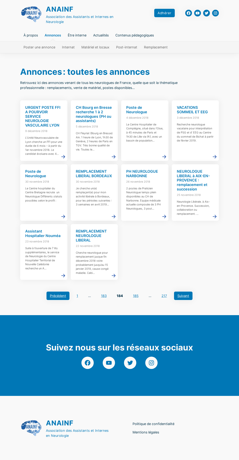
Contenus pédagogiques (134, 35)
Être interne (77, 35)
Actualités (101, 35)
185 (136, 296)
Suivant (183, 296)
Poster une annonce (39, 47)
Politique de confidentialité (153, 424)
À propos (31, 35)
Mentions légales (146, 432)
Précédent (58, 296)
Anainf (60, 9)
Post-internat (126, 47)
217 (164, 296)
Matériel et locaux (95, 47)
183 (104, 296)
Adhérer (164, 13)
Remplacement (156, 47)
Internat (68, 47)
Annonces (53, 35)
